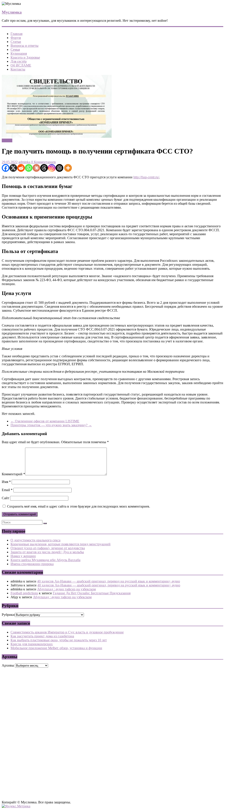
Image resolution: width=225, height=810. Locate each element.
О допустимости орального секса (35, 540)
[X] (13, 168)
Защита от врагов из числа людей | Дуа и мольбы (47, 552)
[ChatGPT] (59, 168)
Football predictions (24, 593)
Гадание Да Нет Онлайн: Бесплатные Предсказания (92, 593)
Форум (16, 38)
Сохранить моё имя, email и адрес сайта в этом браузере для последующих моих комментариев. (78, 506)
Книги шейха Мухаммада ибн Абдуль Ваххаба (45, 560)
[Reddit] (21, 168)
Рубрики (8, 615)
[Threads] (44, 168)
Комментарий (13, 474)
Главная (16, 34)
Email (7, 490)
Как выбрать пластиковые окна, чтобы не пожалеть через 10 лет (59, 640)
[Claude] (36, 168)
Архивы (8, 665)
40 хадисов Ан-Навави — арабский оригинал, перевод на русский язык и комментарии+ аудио (108, 581)
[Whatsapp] (29, 168)
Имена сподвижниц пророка (32, 564)
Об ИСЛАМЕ (21, 65)
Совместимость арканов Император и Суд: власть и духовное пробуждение (67, 632)
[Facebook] (5, 168)
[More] (68, 168)
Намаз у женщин (23, 556)
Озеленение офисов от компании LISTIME (45, 421)
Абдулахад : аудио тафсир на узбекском (66, 589)
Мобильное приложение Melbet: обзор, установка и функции (56, 648)
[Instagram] (52, 168)
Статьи (16, 41)
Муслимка (12, 12)
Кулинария (19, 53)
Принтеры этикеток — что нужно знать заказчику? (51, 425)
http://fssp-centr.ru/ (146, 177)
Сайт (5, 498)
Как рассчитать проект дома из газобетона (42, 636)
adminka (24, 162)
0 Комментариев (43, 162)
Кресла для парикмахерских (32, 644)
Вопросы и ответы (24, 45)
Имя (6, 482)
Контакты (18, 69)
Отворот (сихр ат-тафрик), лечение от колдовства (48, 548)
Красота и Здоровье (25, 57)
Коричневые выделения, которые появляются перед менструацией (61, 544)
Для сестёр (19, 61)
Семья (15, 49)
